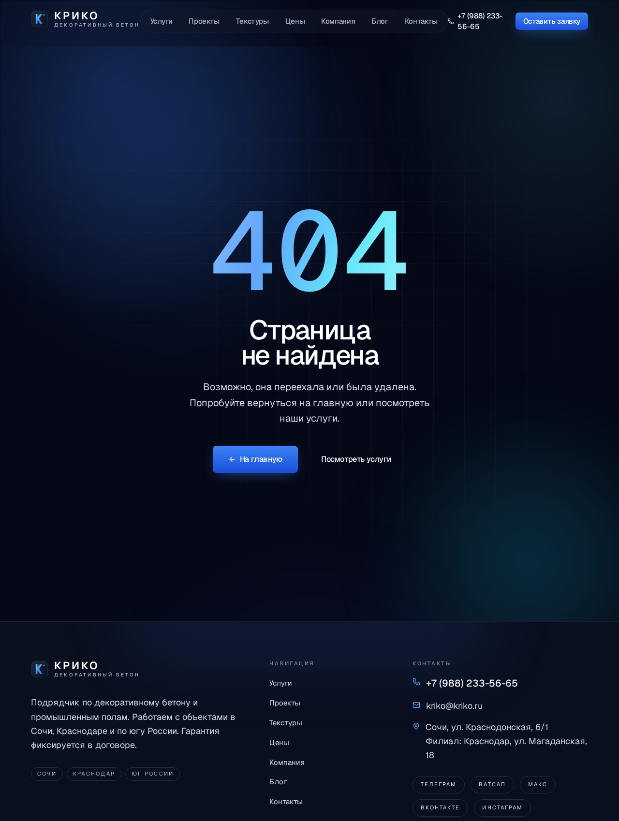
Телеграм (439, 784)
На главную (261, 459)
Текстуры (252, 21)
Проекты (204, 21)
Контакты (421, 21)
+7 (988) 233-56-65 (479, 20)
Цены (295, 21)
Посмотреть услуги (356, 459)
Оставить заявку (551, 21)
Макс (537, 784)
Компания (338, 21)
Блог (379, 21)
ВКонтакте (440, 807)
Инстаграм (502, 807)
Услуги (161, 21)
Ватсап (492, 784)
